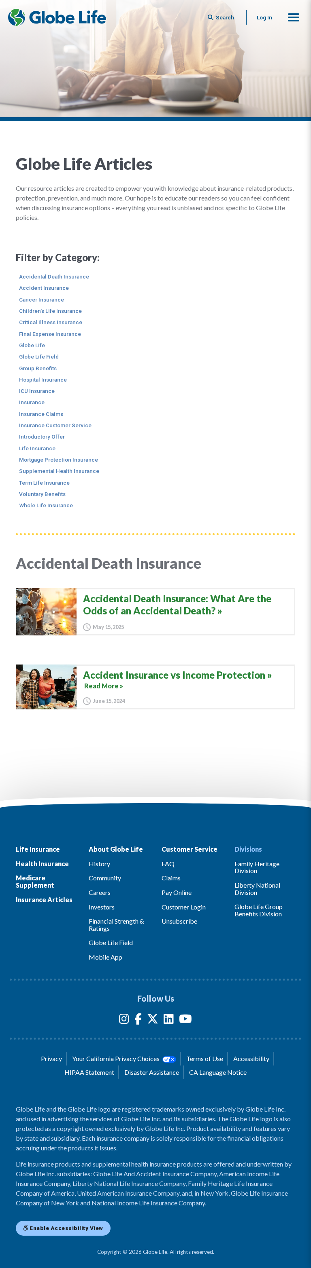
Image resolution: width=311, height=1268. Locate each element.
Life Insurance (37, 448)
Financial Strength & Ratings (116, 924)
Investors (102, 907)
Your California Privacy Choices (116, 1058)
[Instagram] (124, 1020)
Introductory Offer (42, 436)
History (99, 863)
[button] (293, 17)
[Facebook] (138, 1020)
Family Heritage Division (256, 867)
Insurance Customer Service (55, 425)
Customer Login (184, 907)
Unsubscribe (179, 921)
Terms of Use (204, 1058)
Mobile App (105, 957)
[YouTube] (185, 1020)
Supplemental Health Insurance (59, 471)
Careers (100, 892)
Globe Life (32, 345)
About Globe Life (116, 849)
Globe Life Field (39, 356)
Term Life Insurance (44, 482)
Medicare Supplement (35, 881)
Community (105, 878)
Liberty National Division (257, 888)
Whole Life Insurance (46, 505)
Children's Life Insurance (50, 311)
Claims (171, 878)
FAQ (168, 863)
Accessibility (251, 1058)
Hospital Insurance (43, 379)
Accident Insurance (44, 288)
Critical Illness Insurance (50, 322)
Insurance (32, 402)
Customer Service (189, 849)
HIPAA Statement (89, 1072)
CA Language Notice (218, 1072)
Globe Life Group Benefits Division (258, 910)
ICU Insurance (37, 391)
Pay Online (177, 892)
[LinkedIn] (169, 1020)
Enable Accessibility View (65, 1228)
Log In (264, 17)
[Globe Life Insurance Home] (57, 17)
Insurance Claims (41, 414)
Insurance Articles (44, 899)
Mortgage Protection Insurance (58, 459)
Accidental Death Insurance (54, 276)
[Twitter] (152, 1020)
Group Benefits (38, 368)
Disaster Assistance (151, 1072)
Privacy (51, 1058)
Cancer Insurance (41, 299)
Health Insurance (42, 863)
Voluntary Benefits (42, 494)
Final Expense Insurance (50, 334)
